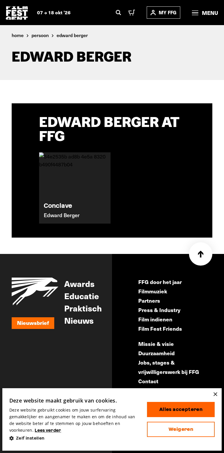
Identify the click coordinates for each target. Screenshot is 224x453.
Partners (149, 300)
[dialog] (112, 419)
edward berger (72, 35)
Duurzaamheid (156, 353)
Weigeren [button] (181, 429)
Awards (79, 283)
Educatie (81, 296)
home (18, 35)
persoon (40, 35)
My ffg (167, 12)
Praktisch (83, 308)
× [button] (215, 394)
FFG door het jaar (160, 281)
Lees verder (48, 430)
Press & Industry (159, 309)
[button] (73, 438)
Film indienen (155, 319)
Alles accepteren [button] (180, 409)
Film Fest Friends (160, 328)
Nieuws (79, 320)
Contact (148, 381)
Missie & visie (156, 343)
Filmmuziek (152, 291)
